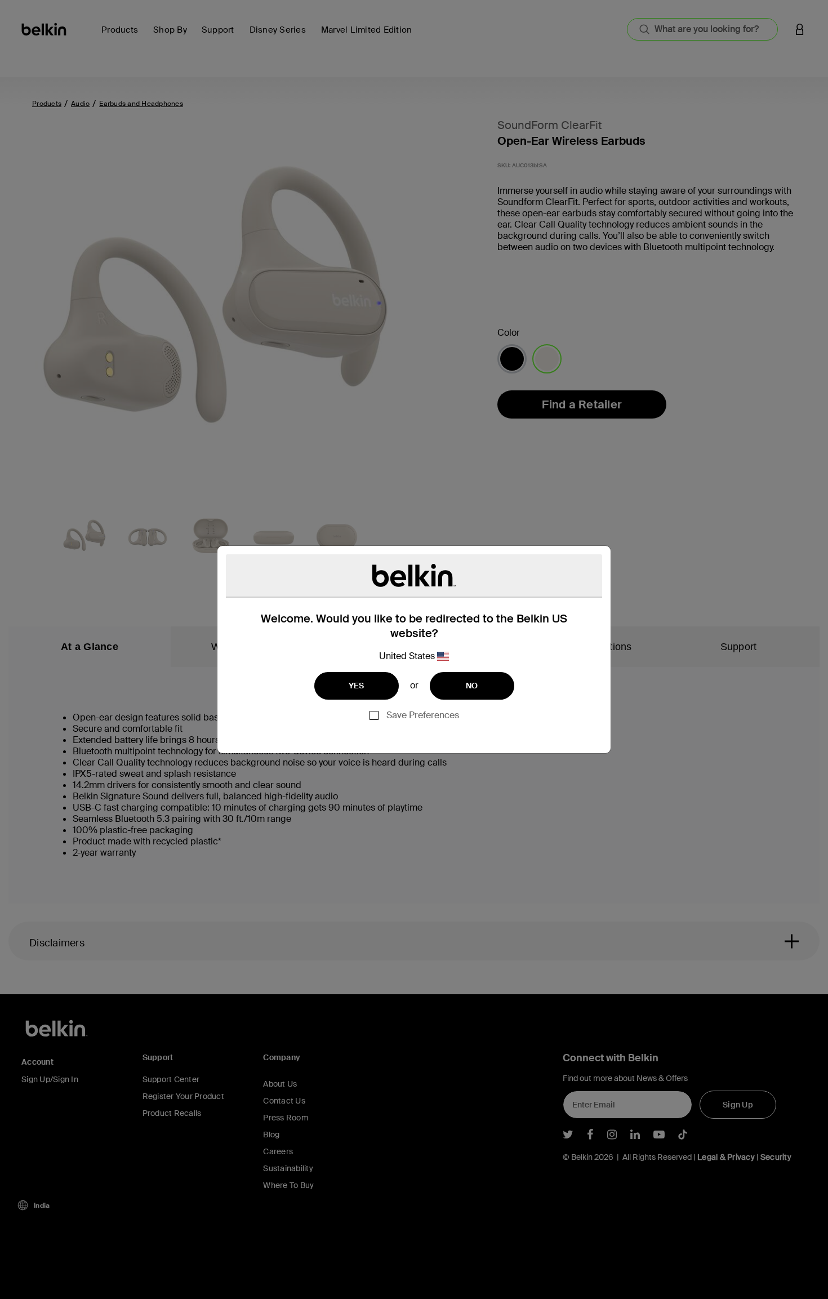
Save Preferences (422, 715)
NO (472, 685)
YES (356, 685)
